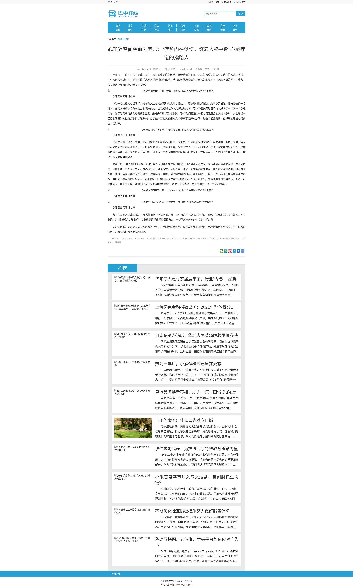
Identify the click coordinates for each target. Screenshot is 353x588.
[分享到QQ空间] (226, 251)
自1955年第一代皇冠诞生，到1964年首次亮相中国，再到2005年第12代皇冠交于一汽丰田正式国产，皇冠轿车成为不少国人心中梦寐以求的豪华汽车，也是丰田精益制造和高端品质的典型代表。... (197, 403)
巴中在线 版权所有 (168, 581)
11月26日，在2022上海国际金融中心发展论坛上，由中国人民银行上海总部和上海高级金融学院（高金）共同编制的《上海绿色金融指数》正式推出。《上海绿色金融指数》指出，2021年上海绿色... (197, 318)
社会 (130, 25)
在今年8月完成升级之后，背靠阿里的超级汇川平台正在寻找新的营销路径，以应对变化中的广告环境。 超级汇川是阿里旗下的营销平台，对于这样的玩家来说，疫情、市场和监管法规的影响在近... (197, 556)
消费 (144, 25)
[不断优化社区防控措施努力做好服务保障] (133, 518)
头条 (182, 25)
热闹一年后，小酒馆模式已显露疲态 (188, 363)
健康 (222, 30)
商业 (156, 25)
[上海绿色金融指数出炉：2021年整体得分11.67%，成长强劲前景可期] (133, 314)
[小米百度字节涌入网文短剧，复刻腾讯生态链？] (133, 484)
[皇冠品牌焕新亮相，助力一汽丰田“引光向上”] (133, 399)
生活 (144, 30)
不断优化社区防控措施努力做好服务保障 (192, 511)
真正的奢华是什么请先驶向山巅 (184, 420)
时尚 (209, 30)
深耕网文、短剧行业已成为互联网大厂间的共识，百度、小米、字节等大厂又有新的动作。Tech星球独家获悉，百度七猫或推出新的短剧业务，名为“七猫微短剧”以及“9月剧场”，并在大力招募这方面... (197, 493)
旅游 (182, 30)
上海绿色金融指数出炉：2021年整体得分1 (194, 307)
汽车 (170, 25)
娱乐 (196, 30)
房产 (222, 25)
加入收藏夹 (240, 2)
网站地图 (227, 2)
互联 (209, 25)
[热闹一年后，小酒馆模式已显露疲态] (133, 371)
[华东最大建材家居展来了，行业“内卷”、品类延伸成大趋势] (133, 286)
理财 (130, 30)
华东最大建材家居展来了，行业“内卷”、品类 (195, 279)
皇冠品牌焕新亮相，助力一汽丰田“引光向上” (195, 392)
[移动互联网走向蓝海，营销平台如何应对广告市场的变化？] (133, 547)
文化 (235, 30)
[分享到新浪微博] (230, 251)
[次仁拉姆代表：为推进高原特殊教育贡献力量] (133, 456)
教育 (170, 30)
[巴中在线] (126, 11)
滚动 (235, 25)
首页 (120, 39)
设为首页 (215, 2)
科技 (196, 25)
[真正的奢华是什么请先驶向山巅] (133, 428)
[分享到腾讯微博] (234, 251)
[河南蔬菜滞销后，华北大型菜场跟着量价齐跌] (133, 343)
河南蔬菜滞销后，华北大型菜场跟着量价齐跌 (196, 335)
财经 (118, 30)
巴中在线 (114, 2)
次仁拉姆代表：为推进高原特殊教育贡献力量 (196, 448)
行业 (156, 30)
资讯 (118, 25)
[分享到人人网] (238, 251)
